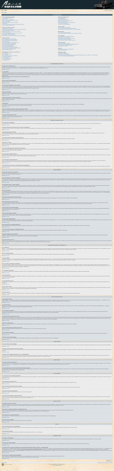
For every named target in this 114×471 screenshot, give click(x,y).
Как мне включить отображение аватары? (8, 33)
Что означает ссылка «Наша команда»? (64, 24)
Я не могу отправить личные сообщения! (64, 27)
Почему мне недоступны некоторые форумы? (9, 44)
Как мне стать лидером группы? (63, 21)
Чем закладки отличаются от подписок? (64, 43)
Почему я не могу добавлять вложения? (8, 45)
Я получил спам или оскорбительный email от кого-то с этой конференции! (69, 29)
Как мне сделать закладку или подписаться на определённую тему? (68, 44)
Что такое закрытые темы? (6, 59)
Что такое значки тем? (5, 60)
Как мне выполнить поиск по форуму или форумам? (66, 36)
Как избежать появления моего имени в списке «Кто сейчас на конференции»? (14, 29)
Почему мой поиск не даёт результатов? (64, 37)
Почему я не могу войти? (6, 21)
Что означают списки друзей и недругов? (64, 32)
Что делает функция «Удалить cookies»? (8, 25)
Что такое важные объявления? (7, 56)
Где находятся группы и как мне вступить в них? (65, 20)
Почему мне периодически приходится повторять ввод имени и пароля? (13, 24)
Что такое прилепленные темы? (7, 58)
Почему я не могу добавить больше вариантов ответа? (10, 42)
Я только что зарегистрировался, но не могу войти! (10, 20)
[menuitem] (6, 10)
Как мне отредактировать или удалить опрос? (9, 43)
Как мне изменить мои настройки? (7, 28)
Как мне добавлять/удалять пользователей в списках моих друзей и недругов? (70, 33)
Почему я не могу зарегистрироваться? (8, 19)
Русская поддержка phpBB (57, 465)
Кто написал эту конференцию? (63, 53)
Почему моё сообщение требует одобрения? (9, 48)
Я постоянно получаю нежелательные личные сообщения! (67, 28)
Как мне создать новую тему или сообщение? (9, 38)
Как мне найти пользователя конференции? (64, 39)
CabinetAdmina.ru (61, 464)
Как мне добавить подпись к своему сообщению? (9, 40)
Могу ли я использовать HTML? (7, 53)
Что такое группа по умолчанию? (63, 23)
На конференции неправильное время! (8, 30)
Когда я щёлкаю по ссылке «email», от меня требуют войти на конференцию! (13, 35)
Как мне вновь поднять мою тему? (7, 49)
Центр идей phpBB (58, 443)
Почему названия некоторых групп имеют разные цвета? (66, 22)
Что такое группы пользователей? (63, 19)
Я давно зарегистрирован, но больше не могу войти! (10, 22)
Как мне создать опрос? (5, 41)
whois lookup (66, 448)
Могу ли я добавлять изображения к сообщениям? (9, 55)
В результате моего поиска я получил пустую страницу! (66, 38)
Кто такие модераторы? (61, 18)
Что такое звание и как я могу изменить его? (9, 34)
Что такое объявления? (5, 57)
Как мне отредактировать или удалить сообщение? (10, 39)
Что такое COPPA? (5, 18)
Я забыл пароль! (4, 23)
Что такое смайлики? (5, 54)
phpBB (28, 144)
